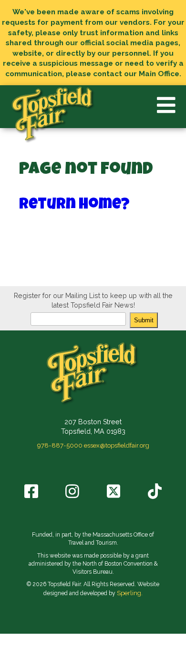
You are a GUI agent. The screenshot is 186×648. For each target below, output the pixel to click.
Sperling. (130, 593)
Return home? (74, 205)
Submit (144, 320)
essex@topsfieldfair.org (116, 445)
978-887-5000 (60, 445)
